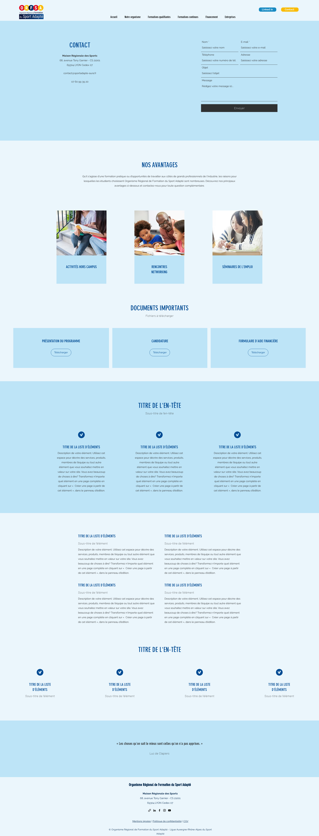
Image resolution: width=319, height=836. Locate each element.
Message (207, 80)
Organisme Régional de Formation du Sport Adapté (160, 784)
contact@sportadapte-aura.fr (79, 73)
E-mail (244, 42)
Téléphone (208, 55)
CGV (185, 821)
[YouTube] (169, 810)
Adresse (245, 55)
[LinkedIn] (154, 810)
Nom (205, 42)
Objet (205, 67)
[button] (61, 352)
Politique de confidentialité (167, 821)
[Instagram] (164, 810)
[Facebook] (159, 810)
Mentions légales (141, 821)
